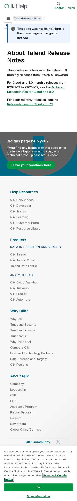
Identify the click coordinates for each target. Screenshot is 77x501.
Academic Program (23, 406)
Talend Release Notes (27, 18)
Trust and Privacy (22, 330)
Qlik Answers (19, 288)
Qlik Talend (18, 254)
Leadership (18, 389)
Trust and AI (18, 336)
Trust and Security (23, 324)
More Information (38, 496)
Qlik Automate (20, 299)
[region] (38, 473)
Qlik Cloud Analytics (24, 282)
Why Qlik (16, 319)
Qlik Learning (19, 217)
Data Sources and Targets (28, 359)
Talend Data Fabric (23, 266)
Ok (38, 487)
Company (17, 383)
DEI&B (14, 401)
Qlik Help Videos (22, 200)
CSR (13, 395)
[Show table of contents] (8, 18)
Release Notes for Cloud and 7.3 (30, 104)
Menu (71, 7)
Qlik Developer (20, 205)
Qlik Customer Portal (24, 222)
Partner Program (21, 412)
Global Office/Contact (25, 429)
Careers (16, 418)
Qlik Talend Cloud (22, 260)
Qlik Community (38, 442)
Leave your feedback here (31, 165)
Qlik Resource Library (25, 228)
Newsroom (18, 423)
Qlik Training (19, 211)
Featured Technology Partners (31, 353)
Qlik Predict (18, 293)
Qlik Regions (19, 364)
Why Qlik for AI (20, 341)
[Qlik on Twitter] (58, 442)
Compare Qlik (20, 347)
